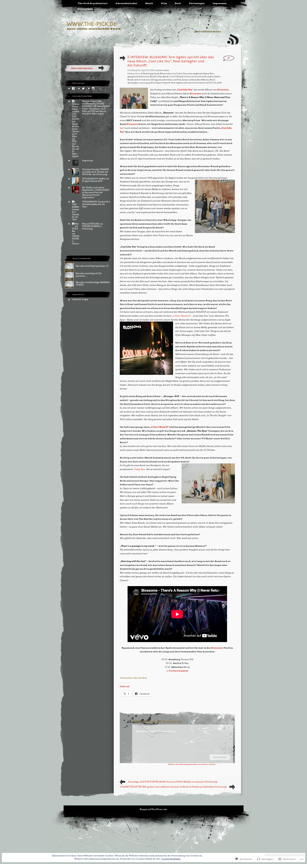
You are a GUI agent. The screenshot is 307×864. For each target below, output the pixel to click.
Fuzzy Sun (208, 73)
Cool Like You (179, 73)
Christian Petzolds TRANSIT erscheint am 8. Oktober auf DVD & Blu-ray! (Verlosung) (95, 172)
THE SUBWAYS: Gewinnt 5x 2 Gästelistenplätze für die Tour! (96, 204)
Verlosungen (197, 3)
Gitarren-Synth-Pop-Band (153, 76)
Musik (149, 3)
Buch (178, 3)
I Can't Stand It (177, 76)
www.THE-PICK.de (92, 23)
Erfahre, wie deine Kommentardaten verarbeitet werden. (192, 764)
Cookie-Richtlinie (170, 858)
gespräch (132, 76)
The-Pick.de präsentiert (92, 3)
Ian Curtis (192, 76)
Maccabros (81, 266)
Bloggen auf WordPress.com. (153, 809)
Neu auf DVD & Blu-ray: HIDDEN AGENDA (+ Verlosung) (92, 226)
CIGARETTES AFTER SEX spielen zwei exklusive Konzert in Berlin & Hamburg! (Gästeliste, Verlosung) (173, 786)
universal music (196, 82)
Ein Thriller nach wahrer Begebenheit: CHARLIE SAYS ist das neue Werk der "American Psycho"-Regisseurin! (95, 192)
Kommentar (219, 757)
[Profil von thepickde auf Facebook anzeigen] (73, 88)
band (156, 73)
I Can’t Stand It (181, 315)
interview (140, 79)
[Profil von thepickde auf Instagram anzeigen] (93, 88)
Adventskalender (126, 3)
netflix (177, 79)
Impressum (220, 3)
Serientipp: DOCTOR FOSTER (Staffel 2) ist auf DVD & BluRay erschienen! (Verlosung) (172, 781)
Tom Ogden (177, 82)
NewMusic (203, 79)
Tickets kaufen (178, 670)
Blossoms (165, 73)
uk (185, 82)
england (197, 73)
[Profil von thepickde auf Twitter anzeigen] (83, 88)
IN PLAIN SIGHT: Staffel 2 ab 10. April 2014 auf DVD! (95, 179)
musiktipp (152, 79)
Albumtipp (147, 73)
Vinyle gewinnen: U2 (99, 266)
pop (148, 82)
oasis (142, 82)
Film (164, 3)
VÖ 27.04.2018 (214, 82)
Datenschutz (85, 8)
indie (210, 76)
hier (122, 128)
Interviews (162, 70)
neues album (189, 79)
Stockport (157, 82)
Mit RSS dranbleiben (208, 31)
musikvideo (166, 79)
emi (190, 73)
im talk (202, 76)
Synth (166, 82)
